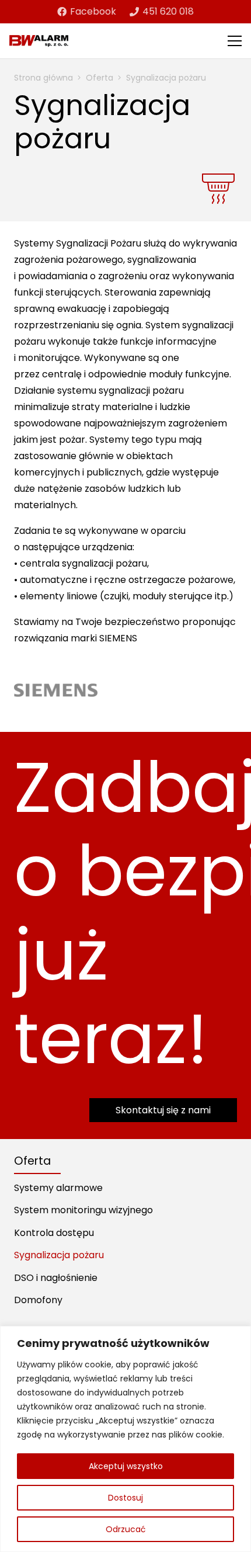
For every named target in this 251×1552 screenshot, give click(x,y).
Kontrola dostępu (54, 1232)
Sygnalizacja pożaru (59, 1255)
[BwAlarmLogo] (38, 41)
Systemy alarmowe (58, 1188)
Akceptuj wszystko (126, 1466)
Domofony (38, 1300)
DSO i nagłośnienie (55, 1277)
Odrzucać (126, 1529)
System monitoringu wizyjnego (83, 1210)
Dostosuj (125, 1498)
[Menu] (234, 40)
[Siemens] (55, 690)
